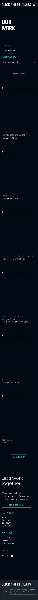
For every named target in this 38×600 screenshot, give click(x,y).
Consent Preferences (28, 594)
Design (5, 540)
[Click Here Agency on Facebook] (8, 556)
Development (8, 543)
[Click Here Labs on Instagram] (4, 556)
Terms (17, 594)
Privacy (12, 594)
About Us (6, 517)
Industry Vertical (9, 57)
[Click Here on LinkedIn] (13, 556)
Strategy (6, 538)
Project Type (7, 45)
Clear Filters (19, 73)
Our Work (6, 520)
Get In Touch (15, 505)
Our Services (7, 523)
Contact (6, 526)
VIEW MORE (18, 457)
